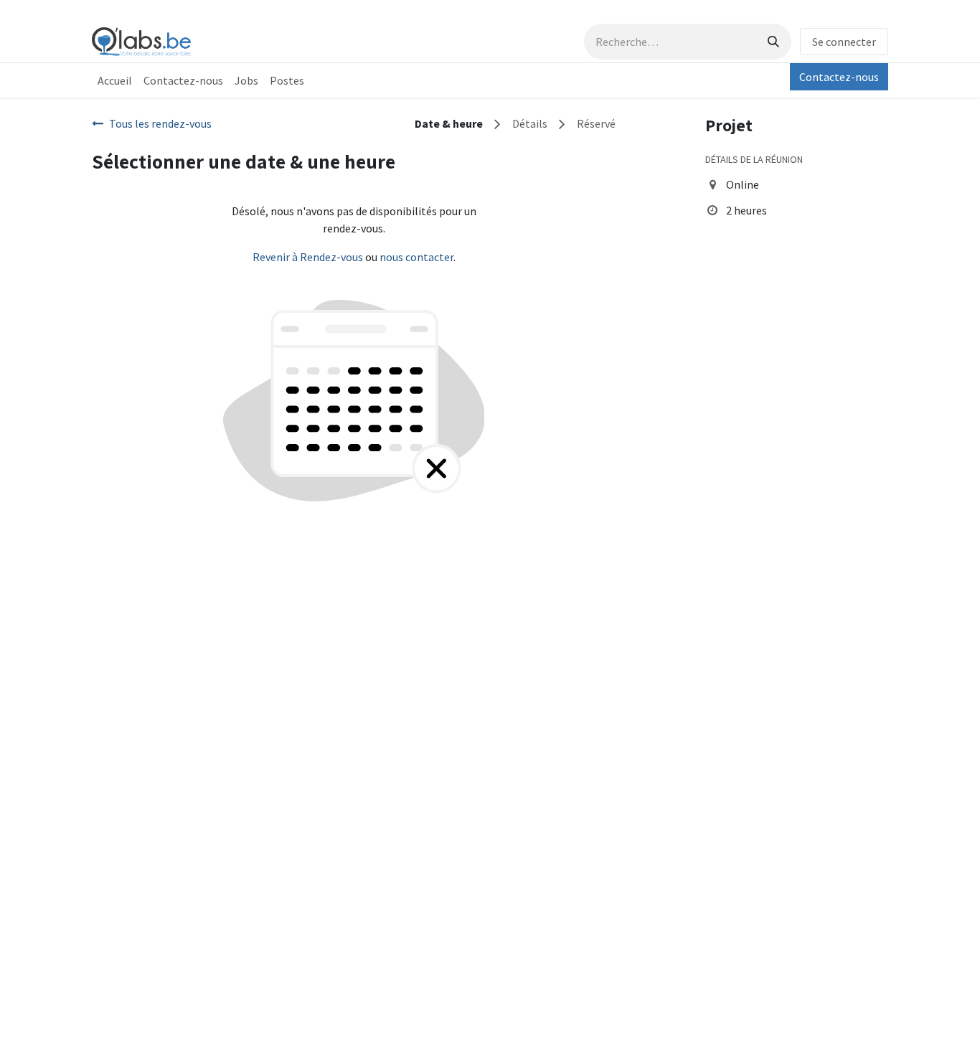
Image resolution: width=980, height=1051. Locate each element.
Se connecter (844, 41)
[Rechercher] (773, 42)
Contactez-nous (839, 77)
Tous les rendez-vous (160, 123)
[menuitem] (115, 80)
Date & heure (449, 123)
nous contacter (416, 257)
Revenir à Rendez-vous (308, 257)
